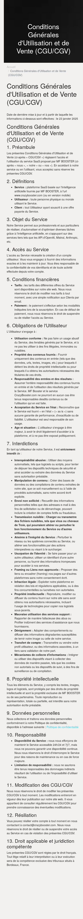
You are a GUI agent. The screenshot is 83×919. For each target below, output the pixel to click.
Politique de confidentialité (62, 727)
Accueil (11, 67)
